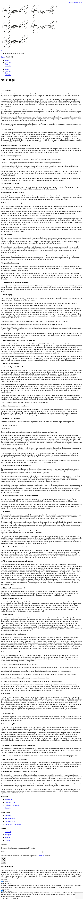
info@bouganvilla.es (75, 2)
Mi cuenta (8, 815)
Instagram (8, 834)
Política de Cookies (11, 802)
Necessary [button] (4, 879)
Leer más (41, 856)
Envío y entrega (10, 818)
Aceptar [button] (47, 856)
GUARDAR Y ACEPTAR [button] (9, 898)
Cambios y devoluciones (13, 824)
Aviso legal (8, 799)
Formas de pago (10, 821)
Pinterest (7, 837)
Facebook (8, 832)
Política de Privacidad (12, 805)
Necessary (6, 882)
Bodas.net (8, 840)
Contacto (8, 808)
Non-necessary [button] (5, 889)
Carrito (3, 57)
